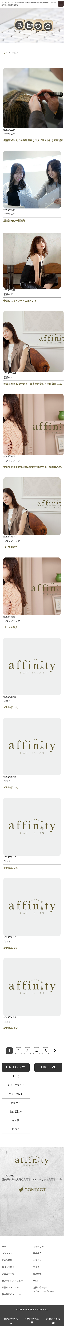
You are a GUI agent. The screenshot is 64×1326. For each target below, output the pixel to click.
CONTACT (35, 1189)
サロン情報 (7, 1260)
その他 (15, 1120)
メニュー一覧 (8, 1274)
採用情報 (37, 1274)
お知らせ (37, 1260)
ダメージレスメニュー (12, 1281)
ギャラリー (38, 1246)
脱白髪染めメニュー (11, 1294)
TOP (5, 53)
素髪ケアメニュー (10, 1287)
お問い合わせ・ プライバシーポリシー (43, 1289)
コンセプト (7, 1253)
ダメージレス (16, 1094)
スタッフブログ (15, 1085)
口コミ (15, 1129)
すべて (15, 1076)
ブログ (36, 1267)
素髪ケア (16, 1102)
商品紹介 (37, 1253)
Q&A (35, 1281)
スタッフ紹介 (8, 1267)
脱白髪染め (16, 1111)
